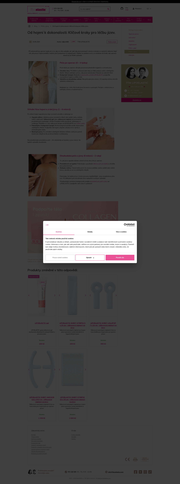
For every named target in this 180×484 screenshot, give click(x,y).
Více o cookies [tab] (121, 232)
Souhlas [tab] (59, 232)
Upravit (88, 257)
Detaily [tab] (90, 232)
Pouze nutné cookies (60, 257)
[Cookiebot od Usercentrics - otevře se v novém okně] (125, 225)
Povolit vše (120, 257)
